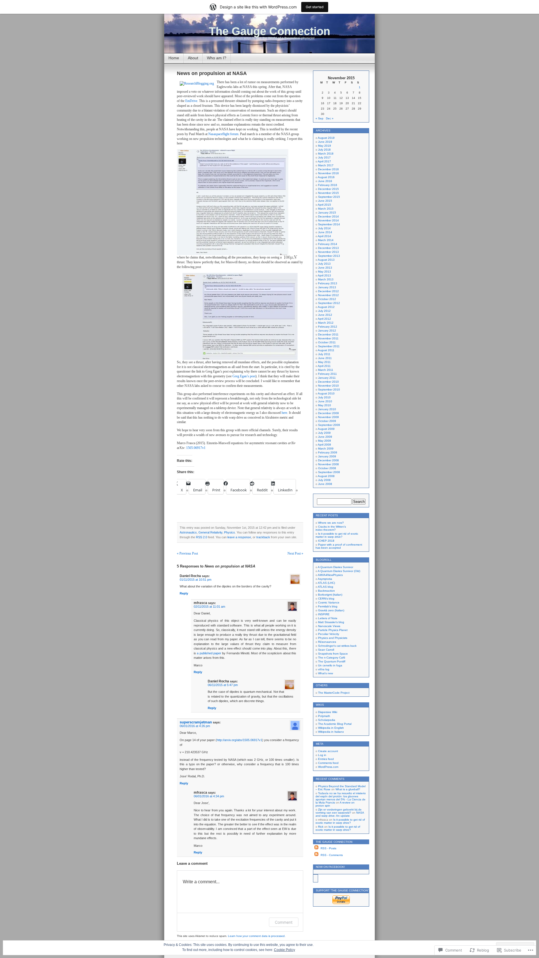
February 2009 (327, 452)
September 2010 (329, 389)
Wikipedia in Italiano (331, 731)
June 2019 (325, 141)
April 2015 (324, 204)
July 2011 (324, 354)
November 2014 (328, 220)
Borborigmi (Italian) (330, 594)
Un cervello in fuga (330, 665)
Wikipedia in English (331, 727)
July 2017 (324, 157)
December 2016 (328, 169)
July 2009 (324, 432)
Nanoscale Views (329, 626)
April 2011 (324, 365)
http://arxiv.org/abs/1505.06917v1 (239, 740)
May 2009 (324, 440)
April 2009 (324, 444)
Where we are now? (331, 522)
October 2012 (327, 299)
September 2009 (329, 424)
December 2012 (328, 291)
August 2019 (326, 137)
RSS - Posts (328, 848)
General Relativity (210, 532)
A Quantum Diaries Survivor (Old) (339, 571)
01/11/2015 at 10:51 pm (195, 579)
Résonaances (327, 641)
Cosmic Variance (328, 602)
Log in (322, 755)
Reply (184, 593)
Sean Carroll (326, 649)
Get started (315, 7)
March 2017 (326, 165)
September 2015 (329, 196)
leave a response (239, 537)
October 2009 (327, 421)
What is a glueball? (347, 789)
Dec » (330, 118)
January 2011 (327, 377)
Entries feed (326, 759)
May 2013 (324, 271)
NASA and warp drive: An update (340, 814)
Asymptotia (325, 578)
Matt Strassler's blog (331, 622)
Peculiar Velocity (328, 633)
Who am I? (216, 58)
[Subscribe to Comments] (316, 855)
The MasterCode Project (334, 692)
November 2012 (328, 295)
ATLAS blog (325, 586)
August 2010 (326, 393)
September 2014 (329, 224)
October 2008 (327, 468)
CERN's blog (326, 598)
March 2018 (326, 153)
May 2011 (324, 362)
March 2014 (326, 240)
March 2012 (326, 322)
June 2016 (325, 181)
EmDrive (191, 101)
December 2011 (328, 334)
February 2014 (327, 244)
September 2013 (329, 255)
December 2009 (328, 413)
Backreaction (326, 590)
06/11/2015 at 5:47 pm (223, 685)
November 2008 (328, 464)
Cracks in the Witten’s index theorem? (331, 528)
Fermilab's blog (327, 606)
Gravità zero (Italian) (331, 610)
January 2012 (327, 330)
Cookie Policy (284, 950)
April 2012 (324, 318)
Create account (328, 751)
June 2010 (325, 401)
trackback (263, 537)
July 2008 (324, 480)
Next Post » (295, 553)
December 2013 (328, 247)
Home (173, 58)
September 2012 (329, 303)
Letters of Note (327, 618)
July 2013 (324, 263)
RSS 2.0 (201, 537)
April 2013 (324, 275)
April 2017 (324, 161)
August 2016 (326, 177)
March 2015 (326, 208)
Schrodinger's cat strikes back (337, 645)
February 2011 (327, 373)
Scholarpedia (326, 719)
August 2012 (326, 306)
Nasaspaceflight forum (223, 134)
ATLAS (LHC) (326, 582)
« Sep (319, 118)
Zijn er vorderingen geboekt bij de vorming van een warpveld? (339, 811)
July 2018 (324, 149)
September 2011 (329, 346)
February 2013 (327, 283)
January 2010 (327, 409)
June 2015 (325, 200)
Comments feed (328, 762)
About (193, 58)
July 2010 (324, 397)
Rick (320, 826)
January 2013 (327, 287)
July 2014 (324, 228)
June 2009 (325, 436)
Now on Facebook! (330, 866)
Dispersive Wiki (327, 712)
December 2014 (328, 216)
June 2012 (325, 314)
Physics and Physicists (332, 637)
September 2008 (329, 472)
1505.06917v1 (195, 448)
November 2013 (328, 251)
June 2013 (325, 267)
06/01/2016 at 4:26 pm (195, 726)
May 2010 (324, 405)
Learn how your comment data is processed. (257, 935)
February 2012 (327, 326)
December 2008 (328, 460)
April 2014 (324, 236)
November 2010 (328, 385)
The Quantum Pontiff (331, 661)
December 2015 (328, 188)
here (284, 413)
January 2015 (327, 212)
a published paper (209, 653)
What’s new (325, 673)
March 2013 (326, 279)
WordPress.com (328, 766)
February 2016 (327, 185)
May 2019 (324, 145)
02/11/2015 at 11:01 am (209, 606)
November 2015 (328, 192)
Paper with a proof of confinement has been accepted (339, 546)
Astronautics (188, 532)
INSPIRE (324, 614)
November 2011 (328, 338)
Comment (284, 922)
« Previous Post (187, 553)
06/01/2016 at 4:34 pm (209, 796)
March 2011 (325, 369)
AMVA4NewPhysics (330, 574)
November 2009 (328, 417)
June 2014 (325, 232)
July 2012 (324, 310)
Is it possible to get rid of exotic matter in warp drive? (337, 535)
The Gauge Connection (269, 31)
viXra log (323, 669)
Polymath (324, 716)
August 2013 (326, 259)
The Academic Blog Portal (334, 723)
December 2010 (328, 381)
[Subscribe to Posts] (316, 848)
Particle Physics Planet (333, 630)
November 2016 (328, 173)
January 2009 (327, 456)
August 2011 (326, 350)
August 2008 (326, 476)
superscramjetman (196, 722)
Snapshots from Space (333, 653)
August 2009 (326, 428)
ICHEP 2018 (326, 540)
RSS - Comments (332, 855)
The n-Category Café (331, 657)
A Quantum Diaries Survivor (335, 567)
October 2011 (327, 342)
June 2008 (325, 483)
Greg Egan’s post (243, 376)
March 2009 (326, 448)
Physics (229, 532)
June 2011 (325, 358)
